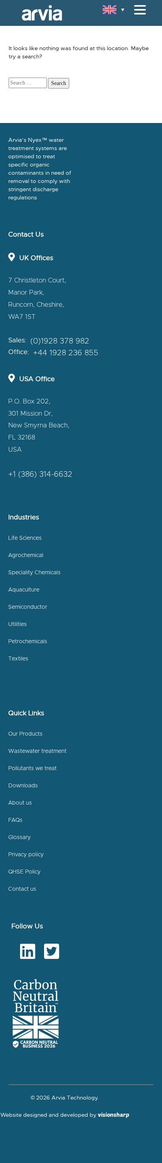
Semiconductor (27, 607)
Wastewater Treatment (43, 59)
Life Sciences (25, 538)
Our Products (25, 734)
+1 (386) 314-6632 (40, 474)
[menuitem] (113, 9)
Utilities (17, 624)
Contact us (22, 889)
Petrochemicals (27, 641)
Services (24, 113)
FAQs (15, 820)
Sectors (23, 42)
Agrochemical (25, 555)
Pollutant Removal (36, 95)
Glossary (19, 837)
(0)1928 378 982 (59, 341)
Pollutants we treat (32, 768)
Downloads (23, 786)
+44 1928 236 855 (65, 353)
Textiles (18, 659)
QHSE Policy (24, 872)
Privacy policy (26, 854)
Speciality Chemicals (34, 572)
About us (20, 803)
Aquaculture (23, 590)
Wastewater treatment (37, 751)
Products (25, 77)
